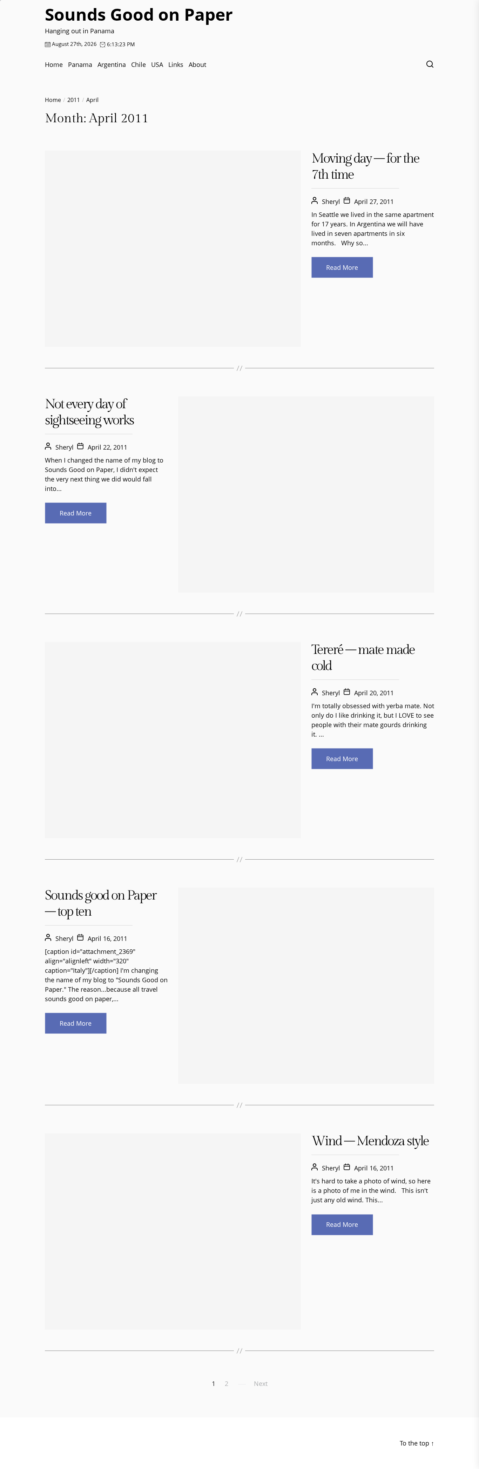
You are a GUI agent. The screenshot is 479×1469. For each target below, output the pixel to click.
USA (157, 64)
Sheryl (331, 201)
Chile (138, 64)
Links (175, 64)
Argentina (111, 64)
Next (261, 1383)
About (197, 64)
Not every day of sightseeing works (89, 412)
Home (54, 64)
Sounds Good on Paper (139, 14)
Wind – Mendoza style (370, 1141)
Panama (80, 64)
